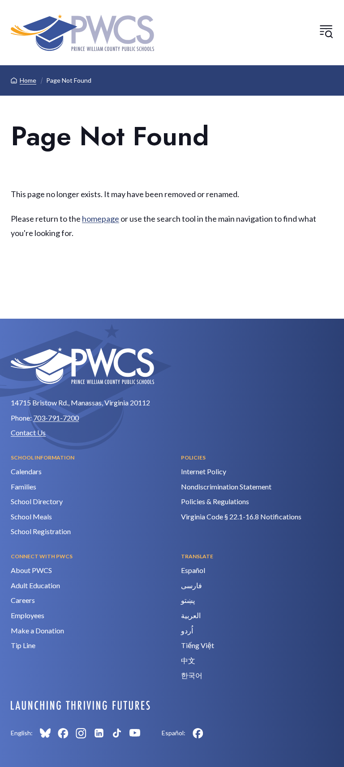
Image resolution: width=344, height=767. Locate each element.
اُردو (187, 630)
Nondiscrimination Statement (226, 486)
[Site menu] (326, 31)
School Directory (37, 501)
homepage (100, 218)
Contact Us (28, 432)
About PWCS (31, 570)
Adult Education (35, 585)
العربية (191, 615)
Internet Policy (203, 471)
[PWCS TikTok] (117, 733)
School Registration (41, 531)
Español (193, 570)
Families (23, 486)
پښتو (188, 600)
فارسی (191, 585)
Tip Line (23, 645)
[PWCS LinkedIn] (99, 733)
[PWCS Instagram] (81, 733)
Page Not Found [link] (68, 80)
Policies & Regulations (215, 501)
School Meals (31, 516)
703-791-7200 (56, 417)
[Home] (82, 32)
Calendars (26, 471)
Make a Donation (37, 630)
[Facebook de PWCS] (198, 733)
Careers (23, 600)
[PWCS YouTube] (134, 733)
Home (28, 80)
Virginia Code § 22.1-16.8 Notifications (241, 516)
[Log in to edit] (80, 705)
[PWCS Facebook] (63, 733)
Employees (27, 615)
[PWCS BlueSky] (45, 733)
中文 (188, 660)
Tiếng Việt (197, 645)
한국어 (191, 675)
